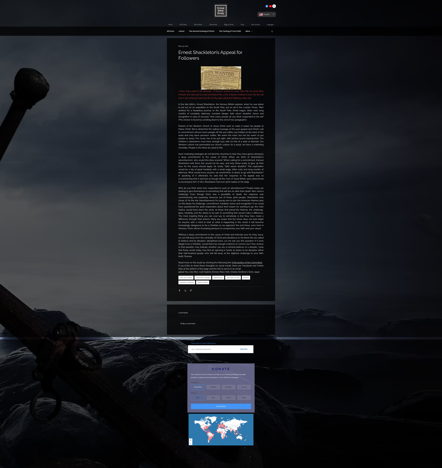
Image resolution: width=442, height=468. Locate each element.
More (248, 31)
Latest (181, 31)
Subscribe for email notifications (203, 343)
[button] (272, 31)
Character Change (203, 277)
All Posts (170, 31)
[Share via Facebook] (179, 290)
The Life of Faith (186, 277)
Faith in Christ (203, 282)
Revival (246, 277)
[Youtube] (270, 6)
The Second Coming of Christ (201, 31)
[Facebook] (267, 6)
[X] (274, 6)
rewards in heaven (187, 282)
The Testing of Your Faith (230, 31)
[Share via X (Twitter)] (185, 290)
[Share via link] (191, 290)
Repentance (218, 277)
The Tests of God (233, 277)
